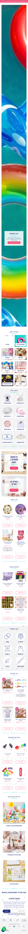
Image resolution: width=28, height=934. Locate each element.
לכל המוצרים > (14, 592)
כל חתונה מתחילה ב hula (14, 605)
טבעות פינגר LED (21, 899)
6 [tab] (11, 470)
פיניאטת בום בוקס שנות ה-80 (20, 729)
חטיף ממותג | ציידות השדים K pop (7, 729)
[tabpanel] (14, 238)
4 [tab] (14, 470)
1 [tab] (18, 470)
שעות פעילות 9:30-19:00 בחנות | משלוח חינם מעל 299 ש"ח (14, 1)
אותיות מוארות (7, 754)
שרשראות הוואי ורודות (20, 924)
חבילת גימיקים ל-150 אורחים (8, 836)
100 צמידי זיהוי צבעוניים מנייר (20, 836)
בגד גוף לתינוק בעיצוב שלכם (20, 755)
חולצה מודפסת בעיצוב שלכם (7, 865)
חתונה (7, 787)
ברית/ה (7, 812)
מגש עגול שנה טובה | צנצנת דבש (8, 662)
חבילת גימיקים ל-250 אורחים (21, 865)
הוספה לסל (20, 670)
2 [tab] (16, 470)
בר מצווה (7, 799)
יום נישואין (20, 799)
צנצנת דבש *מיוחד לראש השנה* (7, 688)
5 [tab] (12, 470)
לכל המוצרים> (14, 706)
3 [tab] (15, 470)
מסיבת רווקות (20, 812)
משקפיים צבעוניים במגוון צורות (7, 924)
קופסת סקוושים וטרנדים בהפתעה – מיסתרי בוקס (20, 688)
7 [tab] (10, 470)
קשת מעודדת (7, 899)
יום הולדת (20, 787)
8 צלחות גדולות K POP (21, 662)
